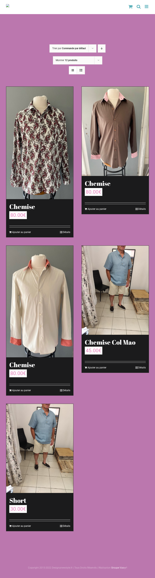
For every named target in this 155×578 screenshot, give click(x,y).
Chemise (22, 206)
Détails (66, 232)
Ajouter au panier (21, 232)
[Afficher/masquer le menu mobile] (147, 6)
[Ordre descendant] (102, 48)
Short (17, 500)
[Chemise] (39, 143)
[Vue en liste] (81, 70)
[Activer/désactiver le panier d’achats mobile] (131, 6)
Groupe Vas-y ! (119, 567)
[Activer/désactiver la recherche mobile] (139, 6)
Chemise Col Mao (110, 342)
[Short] (39, 448)
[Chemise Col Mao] (115, 290)
